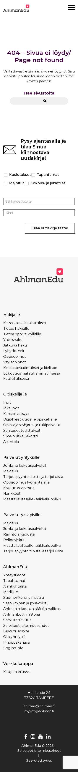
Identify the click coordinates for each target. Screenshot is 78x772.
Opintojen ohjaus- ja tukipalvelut (32, 425)
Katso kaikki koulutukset (24, 323)
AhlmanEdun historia (21, 614)
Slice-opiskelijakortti (20, 436)
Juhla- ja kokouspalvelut (24, 465)
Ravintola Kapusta (19, 534)
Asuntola (11, 442)
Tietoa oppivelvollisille (22, 334)
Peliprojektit (14, 540)
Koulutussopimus (18, 488)
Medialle (10, 592)
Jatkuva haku (15, 345)
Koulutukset (19, 175)
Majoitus (16, 183)
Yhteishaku (13, 340)
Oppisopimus (14, 356)
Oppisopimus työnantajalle (26, 482)
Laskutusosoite (16, 631)
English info (13, 648)
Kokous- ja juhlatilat (47, 183)
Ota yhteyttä (14, 637)
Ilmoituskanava (16, 642)
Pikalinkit (11, 408)
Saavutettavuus (17, 620)
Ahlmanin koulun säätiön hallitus (31, 609)
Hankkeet (12, 494)
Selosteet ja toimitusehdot (26, 626)
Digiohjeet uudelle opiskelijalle (30, 419)
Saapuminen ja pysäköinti (25, 603)
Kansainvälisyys (16, 414)
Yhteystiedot (14, 575)
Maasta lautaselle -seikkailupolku (32, 499)
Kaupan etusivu (17, 672)
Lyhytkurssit (13, 351)
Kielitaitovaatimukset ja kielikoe (30, 368)
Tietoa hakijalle (16, 328)
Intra (7, 402)
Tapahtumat (47, 175)
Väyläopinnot (14, 362)
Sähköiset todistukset (22, 431)
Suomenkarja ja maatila (23, 598)
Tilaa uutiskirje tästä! (50, 228)
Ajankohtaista (15, 586)
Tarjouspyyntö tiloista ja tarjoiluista (33, 477)
